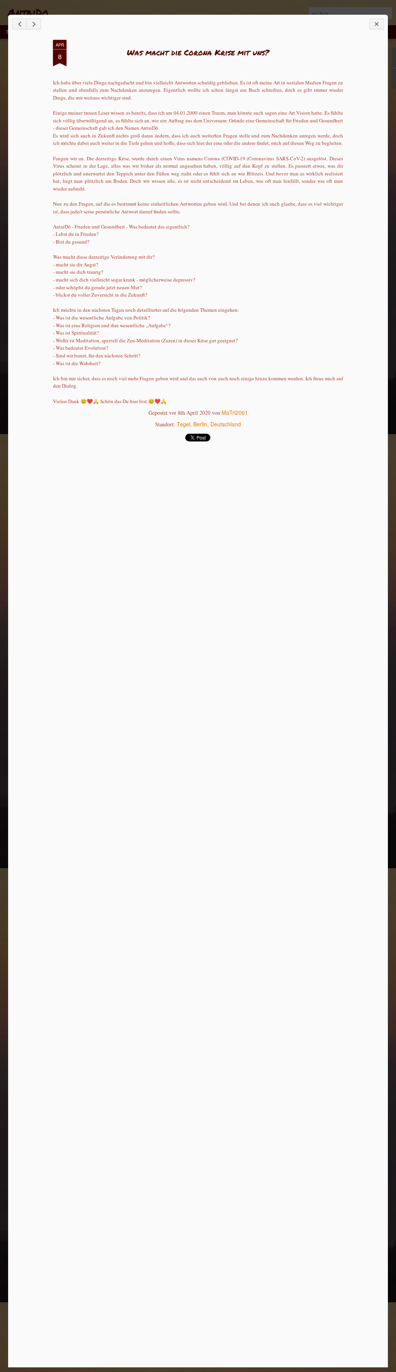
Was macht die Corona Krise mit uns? (198, 52)
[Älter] (33, 24)
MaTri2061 (235, 412)
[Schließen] (376, 24)
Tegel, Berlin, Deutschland (209, 424)
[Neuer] (19, 24)
